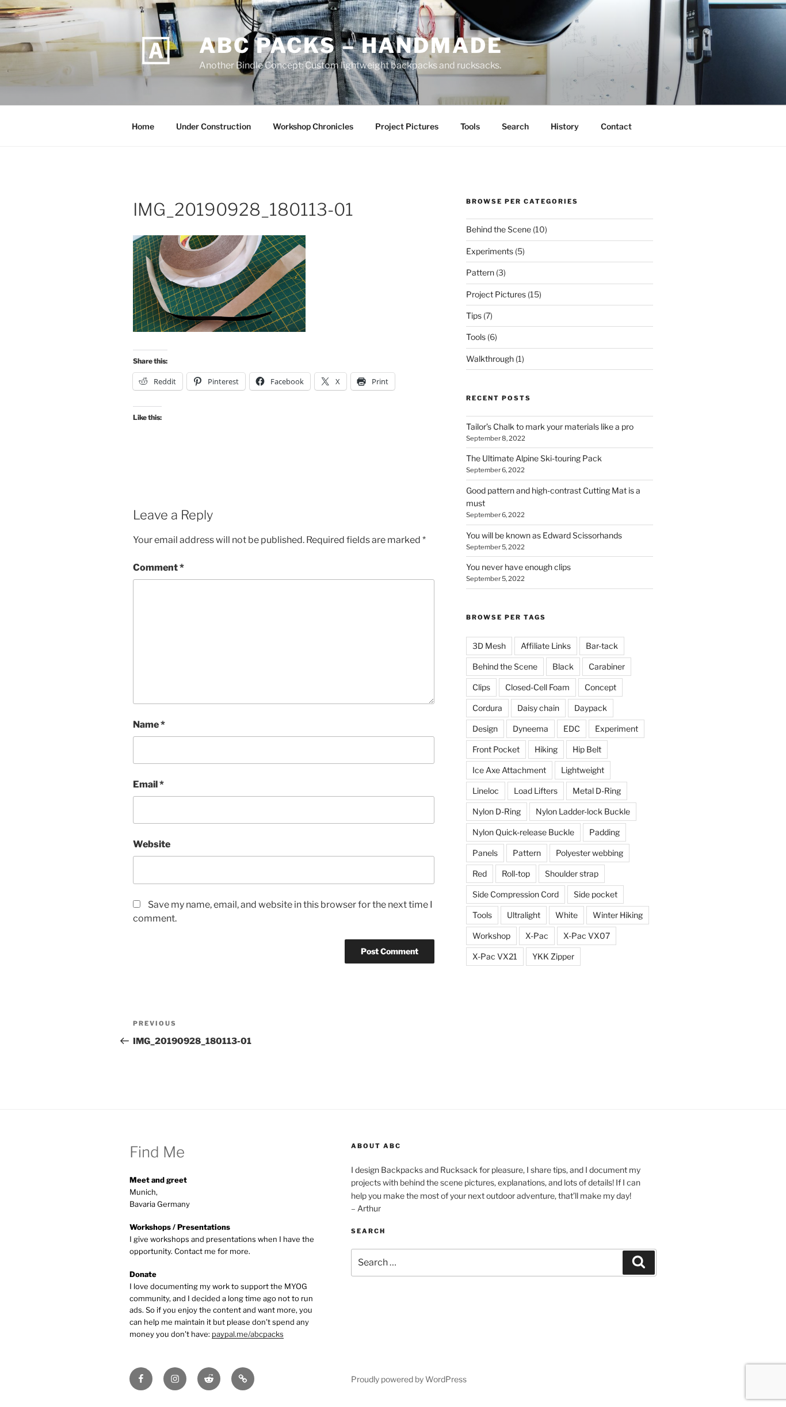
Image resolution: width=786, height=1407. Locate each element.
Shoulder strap (571, 873)
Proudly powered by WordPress (409, 1379)
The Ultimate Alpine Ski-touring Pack (534, 458)
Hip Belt (587, 749)
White (566, 915)
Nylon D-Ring (496, 811)
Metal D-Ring (597, 791)
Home (143, 126)
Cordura (487, 708)
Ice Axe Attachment (509, 770)
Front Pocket (496, 749)
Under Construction (213, 126)
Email (148, 784)
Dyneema (530, 728)
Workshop (491, 935)
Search (515, 126)
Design (485, 728)
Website (151, 844)
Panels (485, 853)
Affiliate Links (546, 646)
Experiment (616, 728)
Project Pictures (406, 126)
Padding (604, 832)
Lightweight (582, 770)
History (565, 126)
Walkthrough (490, 359)
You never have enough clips (518, 567)
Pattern (480, 272)
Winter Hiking (618, 915)
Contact (616, 126)
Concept (600, 687)
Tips (474, 315)
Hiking (546, 749)
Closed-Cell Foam (537, 687)
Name (149, 724)
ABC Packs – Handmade (351, 45)
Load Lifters (536, 791)
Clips (481, 687)
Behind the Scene (498, 229)
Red (479, 873)
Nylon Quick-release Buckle (523, 832)
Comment (158, 567)
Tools (470, 126)
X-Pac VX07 (586, 935)
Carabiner (607, 666)
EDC (571, 728)
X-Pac (536, 935)
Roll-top (516, 873)
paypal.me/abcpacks (248, 1334)
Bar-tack (602, 646)
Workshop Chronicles (313, 126)
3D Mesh (489, 646)
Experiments (489, 251)
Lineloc (485, 791)
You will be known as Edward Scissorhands (544, 535)
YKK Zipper (553, 956)
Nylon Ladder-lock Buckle (583, 811)
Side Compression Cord (515, 894)
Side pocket (595, 894)
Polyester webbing (589, 853)
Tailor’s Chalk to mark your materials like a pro (550, 426)
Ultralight (523, 915)
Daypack (590, 708)
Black (563, 666)
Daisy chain (538, 708)
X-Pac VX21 (494, 956)
